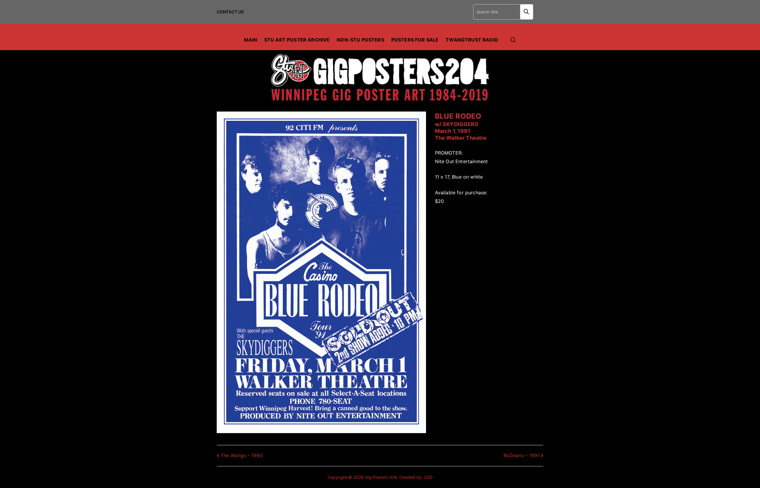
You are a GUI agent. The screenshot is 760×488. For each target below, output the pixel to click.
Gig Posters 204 (381, 477)
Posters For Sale (415, 40)
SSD (428, 477)
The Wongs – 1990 (242, 455)
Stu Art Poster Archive (297, 40)
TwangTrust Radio (472, 40)
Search (526, 11)
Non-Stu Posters (360, 40)
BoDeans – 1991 (521, 455)
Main (250, 40)
